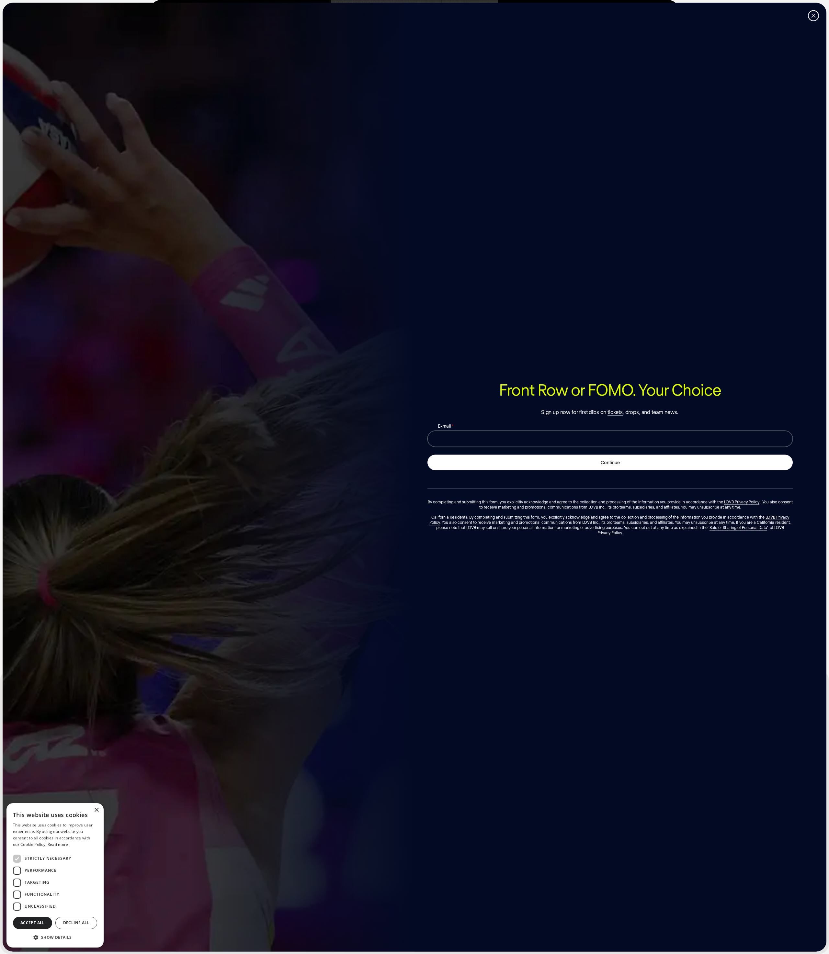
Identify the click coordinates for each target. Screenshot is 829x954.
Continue (610, 462)
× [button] (96, 810)
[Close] (813, 15)
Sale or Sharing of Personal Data (738, 527)
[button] (55, 937)
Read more (58, 844)
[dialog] (55, 875)
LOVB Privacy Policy (741, 501)
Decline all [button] (76, 923)
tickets (615, 412)
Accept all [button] (32, 923)
